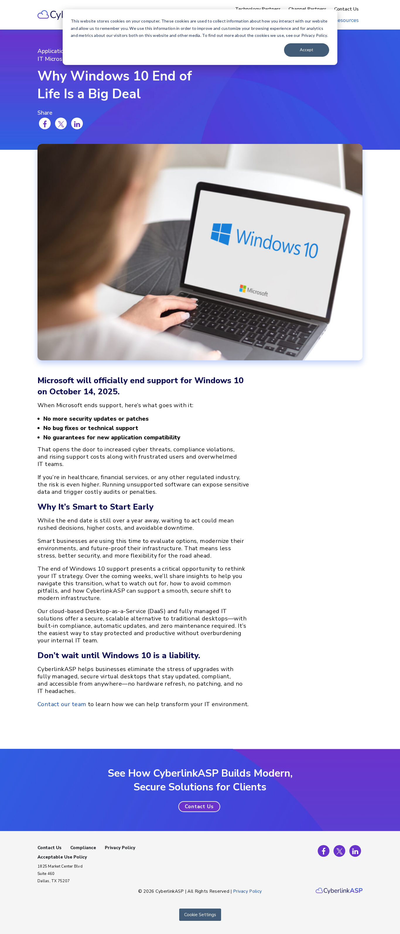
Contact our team (61, 704)
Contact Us (346, 9)
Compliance (83, 848)
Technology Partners (258, 9)
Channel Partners (307, 9)
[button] (199, 806)
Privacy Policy (120, 848)
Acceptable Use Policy (62, 857)
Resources (346, 20)
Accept (306, 49)
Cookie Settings (200, 915)
